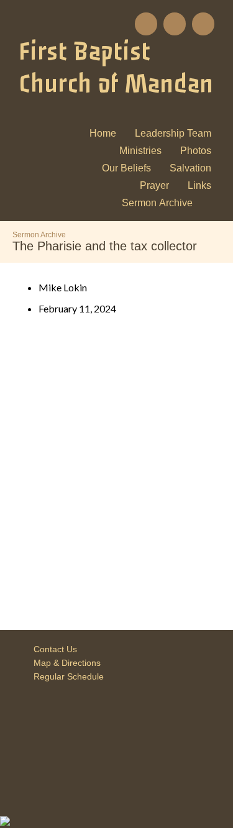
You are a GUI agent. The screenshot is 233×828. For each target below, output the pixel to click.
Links (199, 185)
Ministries (140, 150)
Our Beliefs (126, 168)
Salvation (190, 168)
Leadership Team (173, 133)
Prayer (154, 185)
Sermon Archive (157, 203)
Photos (195, 150)
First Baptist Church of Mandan (116, 67)
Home (102, 133)
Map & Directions (65, 663)
